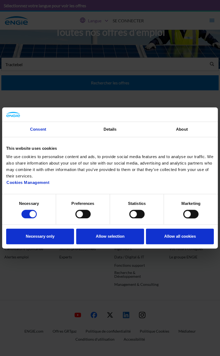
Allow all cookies (180, 236)
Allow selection (110, 236)
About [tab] (182, 129)
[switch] (83, 214)
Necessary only (40, 236)
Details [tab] (110, 129)
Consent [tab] (38, 129)
